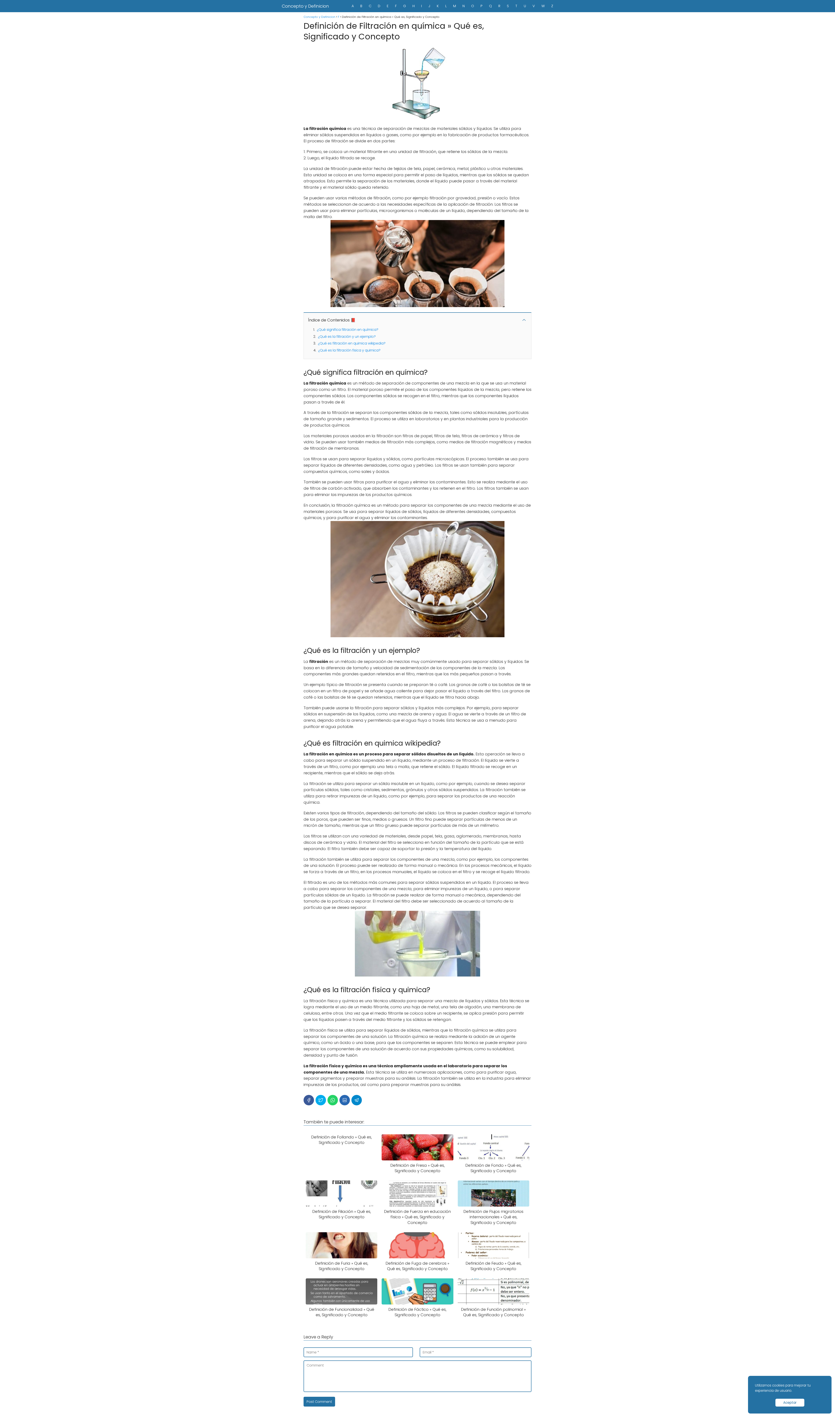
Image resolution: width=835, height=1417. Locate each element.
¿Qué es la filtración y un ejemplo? (347, 336)
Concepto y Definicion (305, 6)
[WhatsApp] (332, 1100)
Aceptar (790, 1402)
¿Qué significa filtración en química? (347, 329)
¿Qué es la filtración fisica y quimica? (349, 350)
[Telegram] (356, 1100)
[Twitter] (321, 1100)
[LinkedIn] (344, 1100)
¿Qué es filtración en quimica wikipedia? (352, 343)
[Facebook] (309, 1100)
